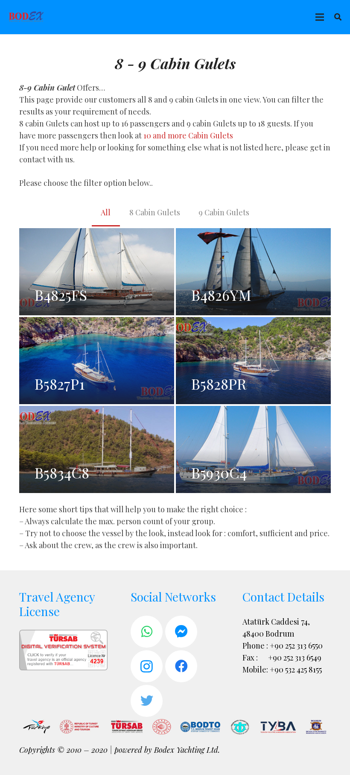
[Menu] (319, 17)
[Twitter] (147, 701)
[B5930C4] (253, 449)
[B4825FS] (96, 271)
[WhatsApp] (147, 632)
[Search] (338, 17)
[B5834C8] (96, 449)
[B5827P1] (96, 360)
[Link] (26, 17)
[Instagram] (147, 666)
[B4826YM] (253, 271)
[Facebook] (181, 666)
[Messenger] (181, 632)
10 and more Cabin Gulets (188, 135)
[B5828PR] (253, 360)
